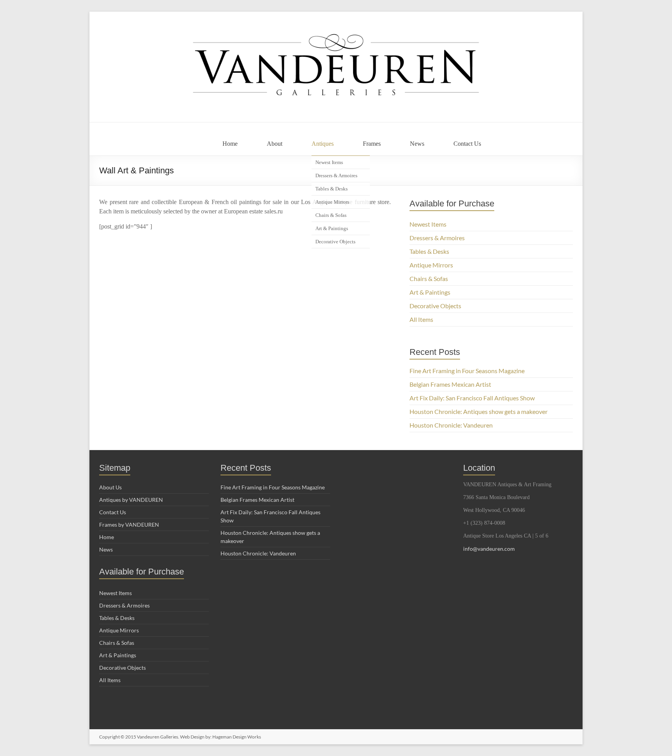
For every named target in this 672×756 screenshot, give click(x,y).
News (417, 143)
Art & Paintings (331, 228)
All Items (421, 319)
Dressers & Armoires (336, 175)
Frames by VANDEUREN (129, 524)
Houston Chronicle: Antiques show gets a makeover (479, 411)
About (274, 143)
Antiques (323, 143)
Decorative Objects (335, 241)
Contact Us (467, 143)
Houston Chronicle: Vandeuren (451, 425)
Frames (372, 143)
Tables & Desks (331, 189)
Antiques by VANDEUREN (131, 499)
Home (230, 143)
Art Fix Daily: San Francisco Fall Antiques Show (472, 398)
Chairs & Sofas (330, 215)
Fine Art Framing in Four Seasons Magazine (467, 370)
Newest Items (329, 162)
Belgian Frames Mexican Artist (450, 384)
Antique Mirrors (332, 202)
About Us (110, 487)
